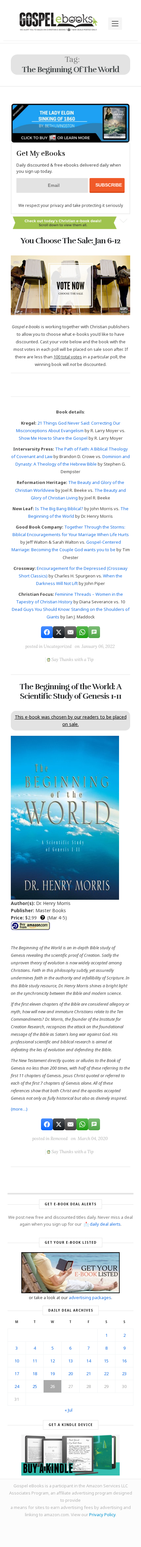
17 (16, 1373)
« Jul (68, 1410)
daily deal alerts (105, 1224)
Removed (59, 1138)
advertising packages (90, 1297)
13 (70, 1361)
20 (70, 1373)
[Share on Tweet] (59, 632)
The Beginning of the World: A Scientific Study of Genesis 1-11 (70, 691)
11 (34, 1361)
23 (124, 1373)
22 (106, 1373)
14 (88, 1361)
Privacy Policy (102, 1514)
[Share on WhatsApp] (82, 632)
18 (34, 1373)
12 (52, 1361)
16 (124, 1361)
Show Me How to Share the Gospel (53, 438)
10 (16, 1361)
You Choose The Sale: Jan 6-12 (70, 241)
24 (16, 1386)
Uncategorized (57, 646)
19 (52, 1373)
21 (88, 1373)
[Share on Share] (47, 632)
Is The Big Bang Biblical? (59, 509)
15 (106, 1361)
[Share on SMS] (94, 632)
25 (34, 1386)
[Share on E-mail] (70, 632)
